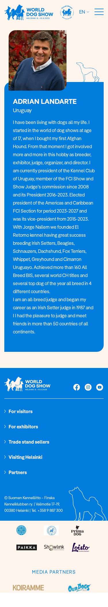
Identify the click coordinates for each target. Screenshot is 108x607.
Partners (18, 472)
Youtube (99, 388)
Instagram (88, 388)
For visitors (21, 411)
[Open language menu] (87, 12)
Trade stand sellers (29, 442)
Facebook (76, 388)
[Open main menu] (99, 12)
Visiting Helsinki (25, 457)
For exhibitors (23, 427)
